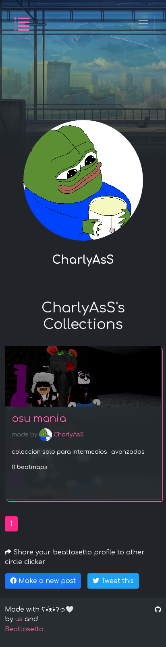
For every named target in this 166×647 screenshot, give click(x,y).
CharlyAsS (68, 434)
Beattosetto (24, 629)
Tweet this (116, 581)
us (19, 619)
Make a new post (46, 581)
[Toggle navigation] (143, 24)
